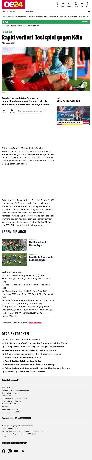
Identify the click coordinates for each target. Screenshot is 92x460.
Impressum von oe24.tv (11, 412)
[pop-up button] (83, 122)
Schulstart (31, 17)
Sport (12, 11)
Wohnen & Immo (42, 17)
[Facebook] (3, 451)
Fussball (13, 26)
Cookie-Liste (7, 395)
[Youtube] (16, 451)
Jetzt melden (35, 322)
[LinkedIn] (22, 451)
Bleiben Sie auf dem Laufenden (14, 442)
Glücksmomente (20, 17)
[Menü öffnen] (89, 11)
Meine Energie (53, 17)
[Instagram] (10, 451)
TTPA (4, 436)
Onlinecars (81, 17)
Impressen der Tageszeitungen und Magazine (19, 434)
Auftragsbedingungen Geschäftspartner (17, 426)
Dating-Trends (72, 17)
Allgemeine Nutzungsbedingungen (15, 390)
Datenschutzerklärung (10, 393)
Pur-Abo (5, 406)
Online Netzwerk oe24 (10, 380)
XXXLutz (63, 17)
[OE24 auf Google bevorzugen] (45, 111)
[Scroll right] (89, 17)
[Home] (3, 26)
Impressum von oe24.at (11, 409)
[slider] (67, 122)
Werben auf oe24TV (9, 404)
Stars (20, 11)
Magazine (29, 11)
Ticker (5, 11)
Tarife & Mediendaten (10, 428)
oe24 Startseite (7, 387)
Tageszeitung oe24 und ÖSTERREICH (16, 418)
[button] (60, 122)
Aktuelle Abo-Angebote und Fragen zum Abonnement (23, 431)
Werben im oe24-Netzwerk (12, 401)
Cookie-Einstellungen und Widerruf (15, 398)
